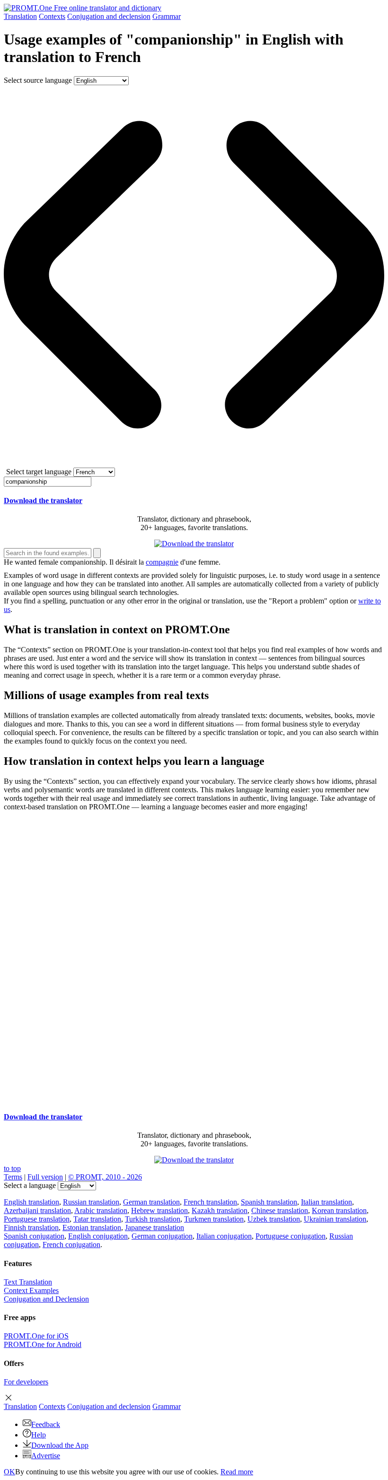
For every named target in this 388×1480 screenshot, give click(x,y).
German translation (151, 1202)
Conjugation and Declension (46, 1299)
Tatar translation (97, 1219)
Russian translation (91, 1202)
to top (12, 1168)
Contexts (52, 16)
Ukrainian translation (335, 1219)
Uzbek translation (273, 1219)
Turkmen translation (214, 1219)
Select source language (38, 80)
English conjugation (98, 1236)
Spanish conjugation (34, 1236)
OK (9, 1472)
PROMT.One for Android (42, 1344)
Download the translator (43, 500)
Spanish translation (269, 1202)
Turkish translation (152, 1219)
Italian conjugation (224, 1236)
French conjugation (71, 1245)
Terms (13, 1177)
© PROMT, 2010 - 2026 (105, 1177)
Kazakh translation (219, 1210)
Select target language (38, 472)
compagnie (162, 562)
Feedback (45, 1424)
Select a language (30, 1185)
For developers (26, 1382)
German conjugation (162, 1236)
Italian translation (326, 1202)
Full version (45, 1177)
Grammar (166, 16)
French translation (210, 1202)
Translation (20, 16)
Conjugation (108, 16)
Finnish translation (31, 1227)
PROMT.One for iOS (36, 1336)
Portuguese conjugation (291, 1236)
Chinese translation (279, 1210)
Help (38, 1435)
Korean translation (339, 1210)
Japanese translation (154, 1227)
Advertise (45, 1456)
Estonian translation (91, 1227)
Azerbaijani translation (37, 1210)
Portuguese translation (37, 1219)
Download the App (59, 1445)
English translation (31, 1202)
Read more (236, 1472)
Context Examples (31, 1290)
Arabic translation (100, 1210)
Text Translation (28, 1282)
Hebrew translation (159, 1210)
